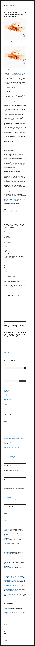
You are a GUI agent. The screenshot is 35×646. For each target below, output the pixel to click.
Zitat (5, 405)
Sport (5, 396)
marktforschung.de (7, 552)
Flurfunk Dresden (7, 530)
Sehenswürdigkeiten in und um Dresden (12, 403)
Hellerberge (9, 217)
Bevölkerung (16, 216)
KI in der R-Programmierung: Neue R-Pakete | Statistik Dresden (13, 446)
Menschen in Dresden (7, 535)
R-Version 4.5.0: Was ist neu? (8, 458)
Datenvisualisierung (20, 216)
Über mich (5, 629)
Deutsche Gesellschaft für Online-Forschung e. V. (11, 589)
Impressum (5, 635)
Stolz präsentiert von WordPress (12, 643)
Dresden (14, 215)
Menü (29, 6)
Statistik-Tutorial (6, 553)
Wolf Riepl (6, 215)
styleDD (5, 543)
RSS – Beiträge (6, 352)
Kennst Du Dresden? (7, 533)
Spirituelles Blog (6, 540)
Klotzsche (8, 79)
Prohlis (16, 217)
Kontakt (5, 633)
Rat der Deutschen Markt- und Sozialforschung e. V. (11, 594)
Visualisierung (21, 217)
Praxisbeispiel (17, 215)
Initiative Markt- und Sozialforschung (9, 591)
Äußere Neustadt (10, 83)
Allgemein (5, 390)
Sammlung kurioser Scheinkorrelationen (10, 564)
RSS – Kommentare (7, 353)
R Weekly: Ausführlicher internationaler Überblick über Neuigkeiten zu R (14, 499)
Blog (4, 631)
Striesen (18, 217)
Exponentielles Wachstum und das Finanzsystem (16, 443)
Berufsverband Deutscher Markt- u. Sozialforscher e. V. (12, 585)
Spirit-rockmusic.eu (7, 608)
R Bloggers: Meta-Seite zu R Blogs (9, 497)
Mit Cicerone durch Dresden (8, 536)
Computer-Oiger (6, 529)
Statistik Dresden (9, 6)
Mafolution (6, 562)
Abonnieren (22, 380)
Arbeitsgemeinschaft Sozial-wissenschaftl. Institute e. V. (12, 580)
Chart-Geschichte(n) (8, 400)
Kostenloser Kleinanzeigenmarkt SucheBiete (10, 605)
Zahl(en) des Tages (6, 216)
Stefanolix (5, 542)
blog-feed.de (5, 520)
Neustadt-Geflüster (7, 539)
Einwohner (6, 217)
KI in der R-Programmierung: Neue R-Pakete (10, 457)
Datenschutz (6, 640)
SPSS (6, 395)
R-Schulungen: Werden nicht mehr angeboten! (11, 626)
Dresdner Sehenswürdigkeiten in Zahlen (10, 638)
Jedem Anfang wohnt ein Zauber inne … (10, 456)
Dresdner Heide (15, 78)
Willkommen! (6, 624)
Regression (7, 394)
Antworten (5, 246)
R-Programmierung (21, 215)
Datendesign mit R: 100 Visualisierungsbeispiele (12, 199)
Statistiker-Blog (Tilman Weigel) (9, 567)
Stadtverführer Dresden (7, 609)
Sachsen (6, 404)
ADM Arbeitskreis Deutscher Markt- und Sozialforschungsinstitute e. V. (14, 576)
